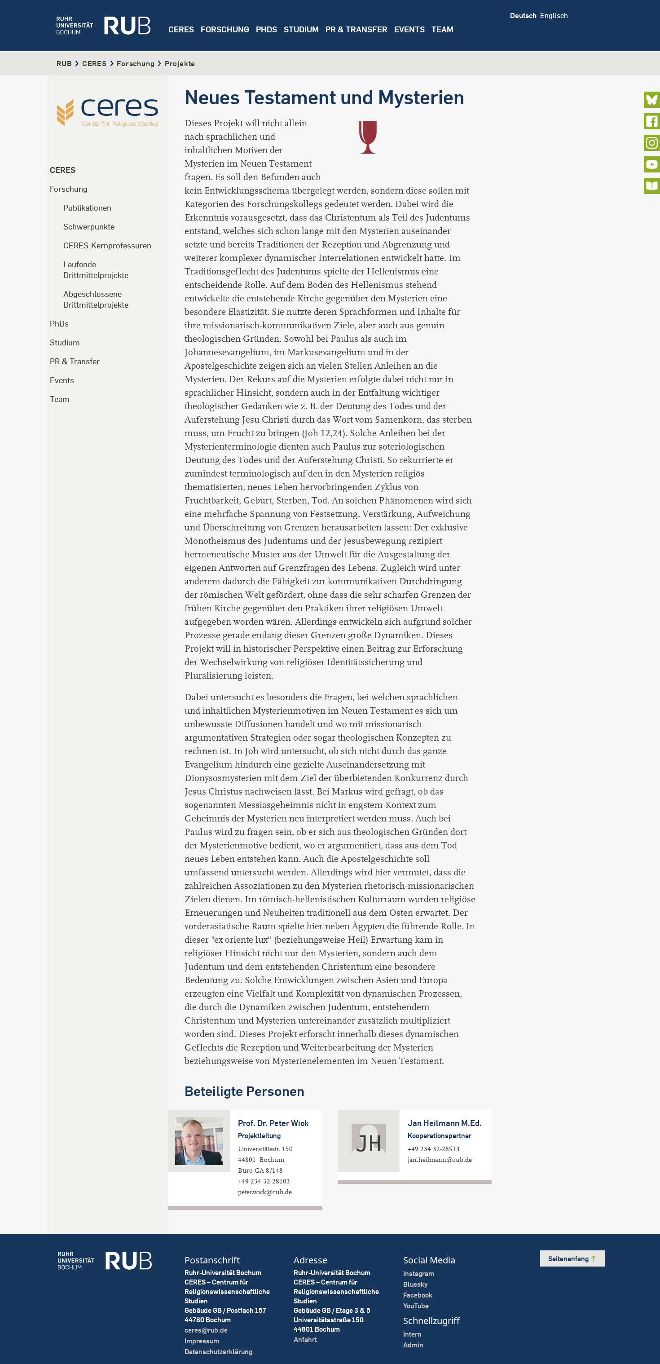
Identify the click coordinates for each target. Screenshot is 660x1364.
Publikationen (87, 208)
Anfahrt (305, 1339)
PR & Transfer (75, 361)
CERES (181, 29)
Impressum (202, 1341)
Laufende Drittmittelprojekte (95, 269)
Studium (65, 342)
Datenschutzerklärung (218, 1351)
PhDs (59, 323)
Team (60, 399)
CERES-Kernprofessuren (107, 245)
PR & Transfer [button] (356, 29)
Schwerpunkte (88, 226)
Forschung (135, 63)
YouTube (416, 1306)
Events (409, 29)
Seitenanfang (569, 1258)
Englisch (554, 15)
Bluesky (415, 1284)
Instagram (418, 1273)
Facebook (417, 1295)
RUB (64, 63)
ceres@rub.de (206, 1330)
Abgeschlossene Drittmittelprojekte (95, 299)
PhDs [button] (266, 29)
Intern (412, 1334)
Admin (413, 1345)
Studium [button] (301, 29)
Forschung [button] (225, 29)
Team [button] (442, 29)
